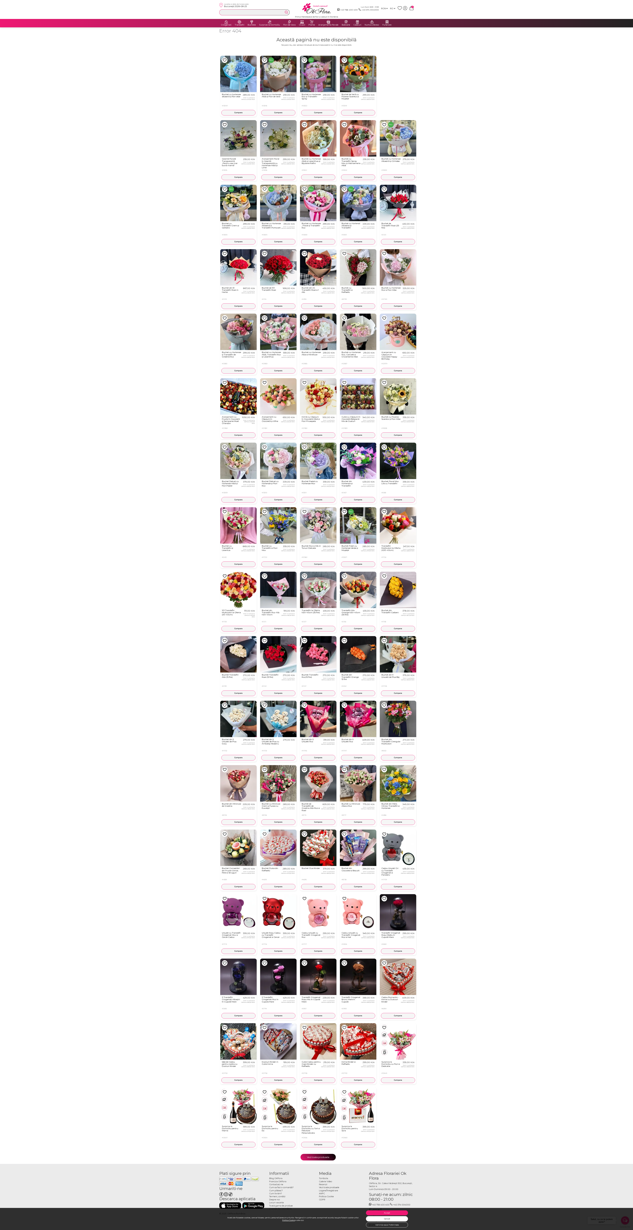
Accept (387, 1213)
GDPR (322, 1199)
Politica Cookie (288, 1220)
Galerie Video (325, 1181)
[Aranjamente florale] (328, 22)
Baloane (346, 25)
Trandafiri (239, 25)
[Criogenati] (226, 22)
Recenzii (323, 1184)
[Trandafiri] (239, 22)
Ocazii (302, 25)
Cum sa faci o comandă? (281, 1187)
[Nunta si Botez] (372, 22)
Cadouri (357, 25)
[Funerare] (387, 22)
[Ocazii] (302, 22)
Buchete (252, 25)
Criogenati (226, 25)
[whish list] (400, 9)
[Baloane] (346, 22)
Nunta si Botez (372, 25)
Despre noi (274, 1199)
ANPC (322, 1193)
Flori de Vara (289, 25)
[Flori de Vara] (289, 22)
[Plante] (312, 22)
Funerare (387, 25)
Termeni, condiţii (277, 1196)
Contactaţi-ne (276, 1184)
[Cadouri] (357, 22)
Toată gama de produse (281, 1205)
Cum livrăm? (275, 1193)
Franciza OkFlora (277, 1181)
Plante (311, 25)
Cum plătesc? (276, 1190)
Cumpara (238, 113)
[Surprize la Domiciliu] (269, 22)
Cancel (387, 1219)
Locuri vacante (276, 1202)
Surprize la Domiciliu (269, 25)
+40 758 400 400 (349, 10)
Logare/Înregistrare (328, 1190)
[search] (286, 12)
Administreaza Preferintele (387, 1225)
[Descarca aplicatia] (230, 1205)
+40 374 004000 (370, 10)
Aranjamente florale (328, 25)
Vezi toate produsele (318, 1157)
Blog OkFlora (275, 1178)
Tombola (323, 1178)
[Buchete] (252, 22)
